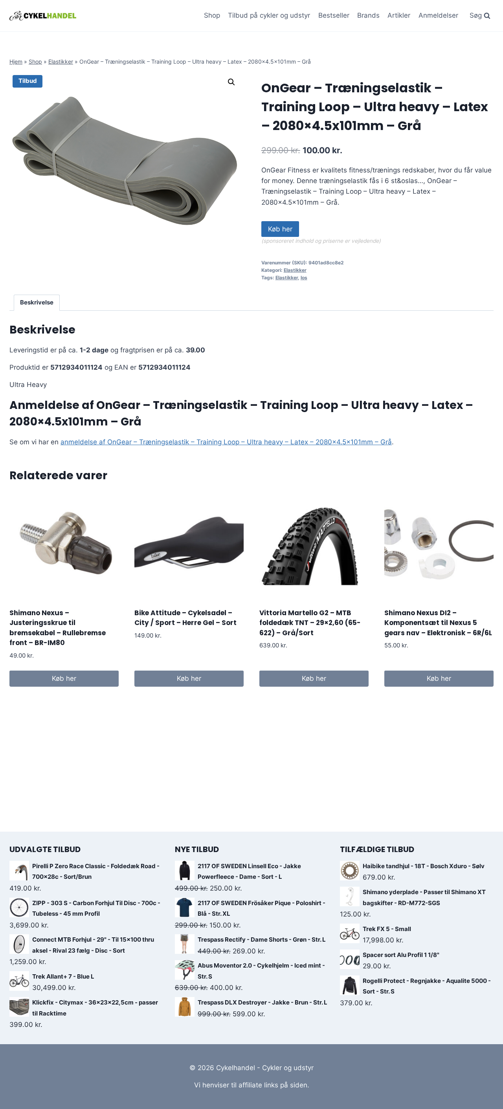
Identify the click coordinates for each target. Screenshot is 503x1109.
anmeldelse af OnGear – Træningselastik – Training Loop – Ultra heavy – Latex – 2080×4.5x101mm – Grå (226, 442)
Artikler (398, 15)
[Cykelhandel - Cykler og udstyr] (42, 15)
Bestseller (333, 15)
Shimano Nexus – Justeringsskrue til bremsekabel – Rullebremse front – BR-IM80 (57, 628)
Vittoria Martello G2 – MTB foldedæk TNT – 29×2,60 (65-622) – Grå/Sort (310, 623)
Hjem (15, 61)
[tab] (37, 303)
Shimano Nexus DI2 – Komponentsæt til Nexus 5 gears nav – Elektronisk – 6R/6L (438, 623)
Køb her (280, 229)
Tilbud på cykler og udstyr (269, 15)
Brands (368, 15)
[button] (231, 82)
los (304, 277)
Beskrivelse (36, 302)
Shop (212, 15)
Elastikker (60, 61)
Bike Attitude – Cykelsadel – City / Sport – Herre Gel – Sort (185, 618)
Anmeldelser (438, 15)
